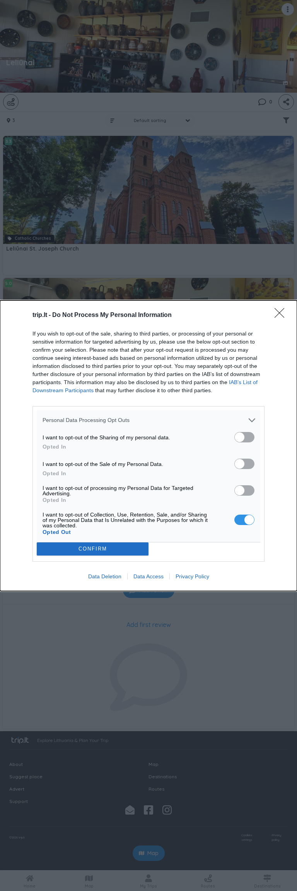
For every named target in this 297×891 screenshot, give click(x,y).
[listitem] (148, 420)
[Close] (282, 315)
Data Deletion (104, 576)
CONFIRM (93, 549)
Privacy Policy (192, 576)
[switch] (244, 437)
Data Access (148, 576)
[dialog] (148, 445)
